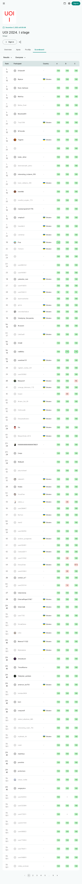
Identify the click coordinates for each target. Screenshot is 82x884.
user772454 (22, 840)
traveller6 (21, 226)
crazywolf (21, 710)
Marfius (20, 96)
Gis (19, 427)
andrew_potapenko (25, 539)
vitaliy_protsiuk (23, 866)
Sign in (75, 3)
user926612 (22, 292)
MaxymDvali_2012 (24, 436)
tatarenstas (22, 593)
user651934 (22, 823)
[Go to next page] (57, 875)
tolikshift (21, 479)
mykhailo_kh (22, 736)
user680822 (22, 831)
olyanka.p (21, 754)
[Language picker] (69, 3)
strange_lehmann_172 (26, 387)
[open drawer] (4, 3)
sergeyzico (22, 788)
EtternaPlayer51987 (25, 599)
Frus (19, 242)
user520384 (22, 805)
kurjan (20, 394)
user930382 (22, 374)
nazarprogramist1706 (25, 209)
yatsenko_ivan (23, 279)
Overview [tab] (8, 50)
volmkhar (21, 235)
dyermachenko (23, 299)
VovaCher (21, 494)
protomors (21, 771)
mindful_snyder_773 (25, 200)
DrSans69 (21, 71)
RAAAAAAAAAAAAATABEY (28, 445)
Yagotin (20, 140)
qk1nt (20, 305)
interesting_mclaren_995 (27, 174)
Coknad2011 (22, 552)
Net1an (20, 515)
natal (19, 745)
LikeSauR (21, 334)
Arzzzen (21, 326)
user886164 (22, 265)
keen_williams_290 (24, 183)
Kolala (20, 487)
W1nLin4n (21, 131)
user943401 (22, 273)
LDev (19, 633)
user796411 (22, 849)
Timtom (21, 249)
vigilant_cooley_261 (25, 368)
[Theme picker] (65, 3)
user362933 (22, 797)
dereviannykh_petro (25, 166)
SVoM (20, 343)
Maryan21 (21, 381)
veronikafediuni (23, 312)
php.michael (22, 470)
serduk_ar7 (22, 578)
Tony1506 (21, 122)
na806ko (21, 352)
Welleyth (21, 462)
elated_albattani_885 (25, 719)
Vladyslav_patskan (24, 676)
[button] (58, 64)
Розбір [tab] (28, 50)
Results (6, 57)
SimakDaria (22, 624)
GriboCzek (21, 607)
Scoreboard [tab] (39, 50)
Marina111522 (23, 641)
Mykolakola (22, 650)
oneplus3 (21, 217)
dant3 (20, 522)
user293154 (22, 585)
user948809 (22, 857)
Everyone (19, 57)
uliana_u (21, 502)
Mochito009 (22, 114)
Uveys (20, 453)
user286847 (22, 508)
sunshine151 (22, 360)
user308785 (22, 531)
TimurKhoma (22, 667)
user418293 (22, 286)
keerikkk (21, 191)
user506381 (22, 545)
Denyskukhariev (23, 419)
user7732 (21, 615)
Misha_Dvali (22, 105)
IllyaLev (20, 79)
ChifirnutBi (21, 410)
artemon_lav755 (24, 685)
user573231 (22, 814)
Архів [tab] (18, 50)
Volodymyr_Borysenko (26, 318)
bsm (19, 702)
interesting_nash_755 (25, 728)
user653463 (22, 571)
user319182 (22, 558)
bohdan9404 (22, 693)
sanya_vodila (22, 780)
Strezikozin (22, 659)
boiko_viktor (22, 157)
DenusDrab (22, 565)
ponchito (21, 762)
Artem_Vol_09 (23, 401)
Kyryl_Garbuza (23, 88)
